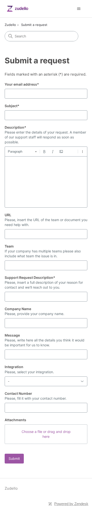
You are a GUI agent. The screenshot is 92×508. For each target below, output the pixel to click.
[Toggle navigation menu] (78, 9)
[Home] (17, 8)
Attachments (15, 420)
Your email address (22, 84)
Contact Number (18, 393)
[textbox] (46, 182)
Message (12, 335)
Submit (14, 458)
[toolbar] (46, 151)
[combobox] (46, 381)
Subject (12, 106)
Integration (14, 367)
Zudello (10, 25)
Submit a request (34, 25)
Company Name (18, 309)
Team (9, 246)
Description (15, 127)
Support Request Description (30, 277)
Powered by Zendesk (71, 504)
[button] (46, 434)
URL (8, 215)
